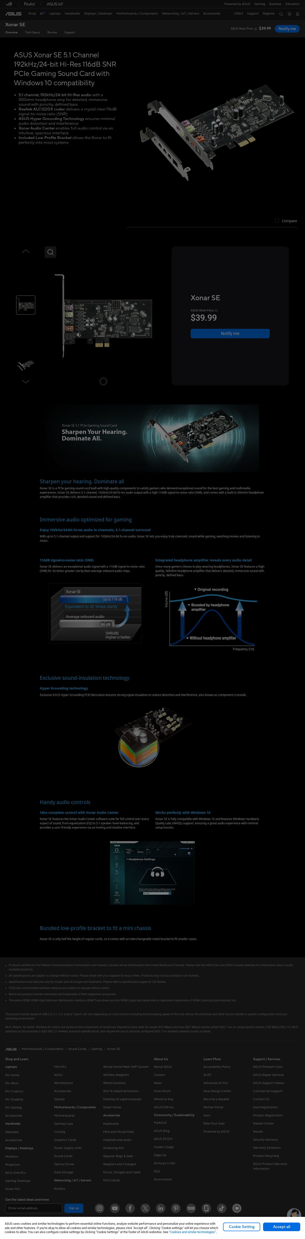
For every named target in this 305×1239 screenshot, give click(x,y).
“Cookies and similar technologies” (192, 1232)
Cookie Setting (241, 1226)
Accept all (281, 1226)
